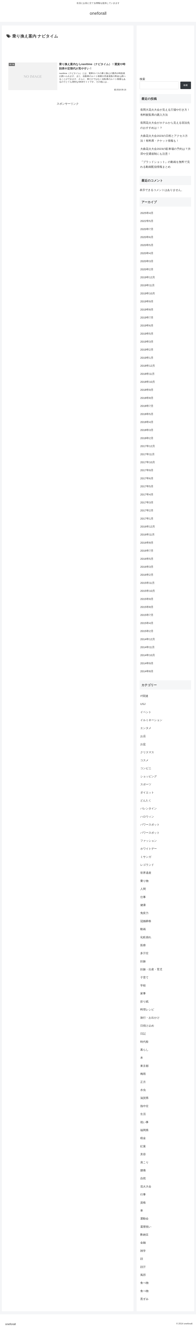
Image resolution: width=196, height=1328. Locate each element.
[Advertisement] (67, 48)
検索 (142, 79)
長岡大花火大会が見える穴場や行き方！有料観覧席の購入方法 (165, 112)
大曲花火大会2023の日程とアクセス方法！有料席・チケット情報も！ (164, 138)
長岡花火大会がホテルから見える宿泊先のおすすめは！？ (165, 125)
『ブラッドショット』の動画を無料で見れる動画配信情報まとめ (165, 164)
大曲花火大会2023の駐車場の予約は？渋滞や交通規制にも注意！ (165, 151)
